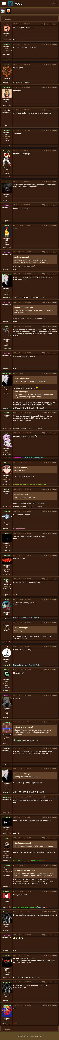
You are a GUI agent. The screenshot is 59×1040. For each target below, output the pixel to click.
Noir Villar (6, 629)
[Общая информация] (3, 11)
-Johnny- (7, 817)
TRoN (7, 737)
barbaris (7, 182)
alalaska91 (7, 797)
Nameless (6, 684)
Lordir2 (6, 695)
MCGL (18, 3)
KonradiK (7, 205)
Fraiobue (7, 647)
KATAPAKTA (7, 1005)
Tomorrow (6, 972)
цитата (54, 24)
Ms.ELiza (7, 252)
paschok (7, 44)
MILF (7, 242)
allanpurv (6, 130)
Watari (7, 326)
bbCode (36, 665)
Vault (6, 623)
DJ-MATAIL (6, 955)
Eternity (6, 292)
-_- (7, 24)
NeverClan (6, 856)
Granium (7, 511)
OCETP (6, 413)
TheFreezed (6, 172)
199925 (6, 670)
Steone (6, 463)
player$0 (7, 110)
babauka (7, 722)
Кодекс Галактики (20, 665)
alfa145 (6, 65)
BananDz (7, 87)
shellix (6, 225)
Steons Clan (7, 479)
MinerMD (7, 555)
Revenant (6, 545)
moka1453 (6, 891)
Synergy (7, 586)
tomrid (17, 740)
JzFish (6, 599)
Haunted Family (7, 137)
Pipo (6, 433)
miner (7, 838)
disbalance (7, 912)
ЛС (43, 24)
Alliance (6, 712)
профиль (48, 24)
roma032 (7, 579)
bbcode (41, 907)
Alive (7, 533)
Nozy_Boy (6, 151)
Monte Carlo (7, 453)
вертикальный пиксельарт (24, 882)
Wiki (30, 665)
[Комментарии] (8, 11)
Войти (53, 3)
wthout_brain (6, 274)
